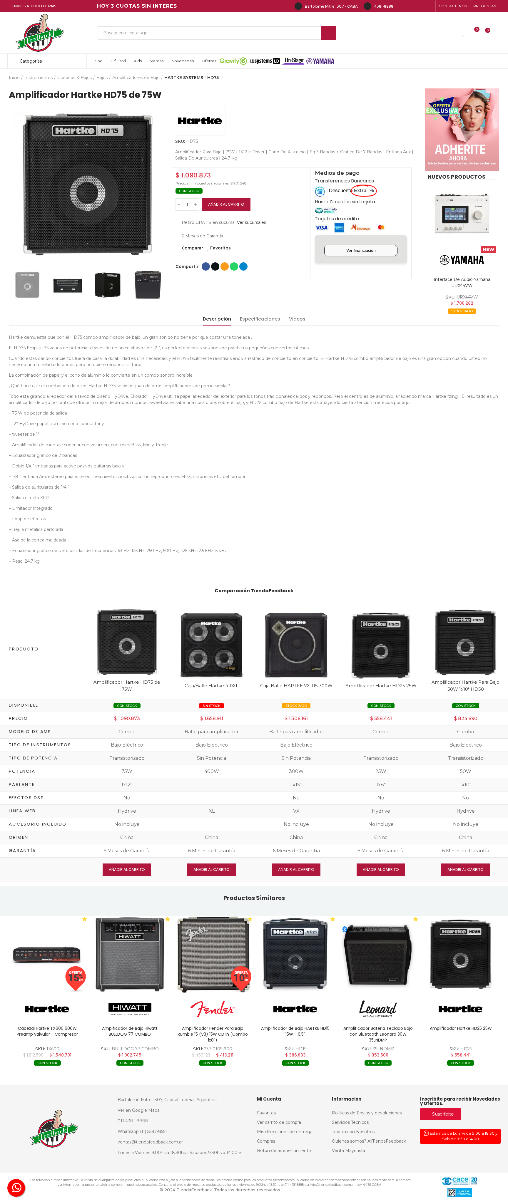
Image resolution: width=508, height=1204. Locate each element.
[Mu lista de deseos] (463, 33)
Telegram (243, 266)
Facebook (206, 266)
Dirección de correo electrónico (224, 266)
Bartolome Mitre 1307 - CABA (331, 6)
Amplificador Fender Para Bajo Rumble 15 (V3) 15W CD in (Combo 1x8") (213, 1034)
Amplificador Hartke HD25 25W (381, 685)
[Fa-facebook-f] (401, 6)
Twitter (215, 266)
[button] (452, 6)
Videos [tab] (297, 319)
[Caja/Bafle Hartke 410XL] (211, 645)
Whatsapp (234, 266)
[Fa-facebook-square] (420, 6)
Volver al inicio (487, 78)
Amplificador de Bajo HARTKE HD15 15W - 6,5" (295, 1031)
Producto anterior (480, 78)
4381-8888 (383, 6)
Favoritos (220, 248)
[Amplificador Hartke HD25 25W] (381, 645)
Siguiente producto (494, 78)
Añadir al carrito (226, 204)
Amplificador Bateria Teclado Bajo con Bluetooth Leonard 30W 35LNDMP (378, 1034)
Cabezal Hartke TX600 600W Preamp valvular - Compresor (47, 1031)
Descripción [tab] (217, 319)
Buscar (328, 33)
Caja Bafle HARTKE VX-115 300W (296, 685)
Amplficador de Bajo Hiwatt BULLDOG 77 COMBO (130, 1031)
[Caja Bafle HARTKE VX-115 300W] (296, 645)
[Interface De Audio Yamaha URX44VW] (462, 214)
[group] (47, 954)
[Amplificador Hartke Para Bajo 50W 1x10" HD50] (465, 642)
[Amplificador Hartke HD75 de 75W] (127, 642)
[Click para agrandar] (19, 120)
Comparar (192, 248)
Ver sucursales (251, 222)
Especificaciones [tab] (260, 319)
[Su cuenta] (498, 33)
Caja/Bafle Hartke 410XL (211, 685)
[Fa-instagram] (410, 6)
